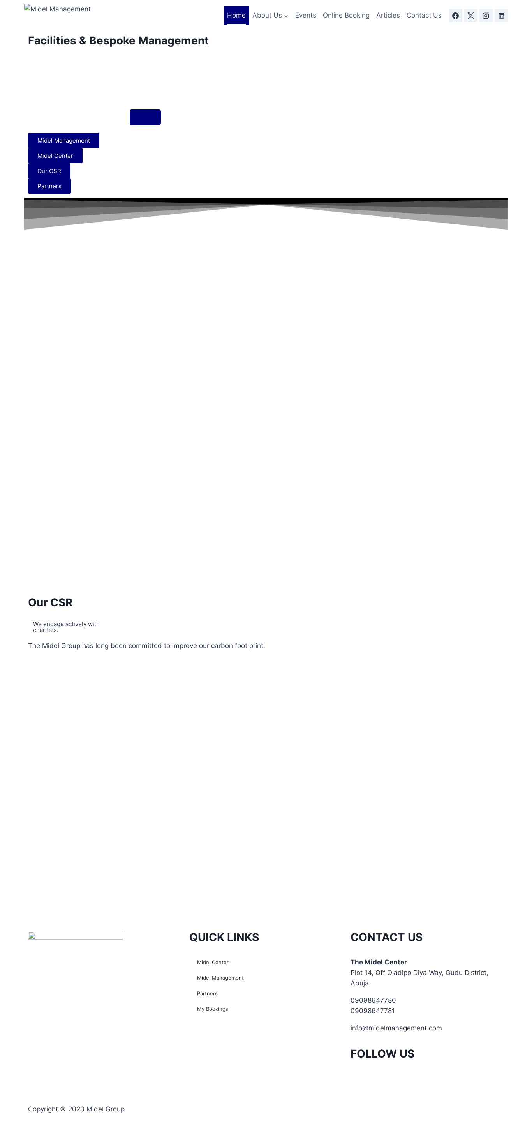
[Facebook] (455, 15)
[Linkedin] (501, 15)
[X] (470, 15)
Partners (207, 993)
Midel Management (220, 978)
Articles (388, 15)
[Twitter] (381, 1076)
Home (236, 15)
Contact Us (424, 15)
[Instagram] (486, 15)
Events (305, 15)
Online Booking (346, 15)
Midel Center (213, 962)
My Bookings (212, 1009)
